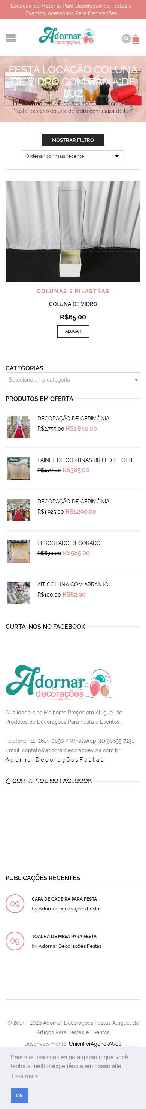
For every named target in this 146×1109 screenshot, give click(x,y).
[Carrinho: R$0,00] (136, 36)
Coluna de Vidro (73, 304)
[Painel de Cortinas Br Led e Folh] (19, 468)
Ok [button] (19, 1096)
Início (19, 104)
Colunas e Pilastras (73, 291)
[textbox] (73, 380)
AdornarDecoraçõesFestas (55, 760)
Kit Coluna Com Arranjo (73, 585)
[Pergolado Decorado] (19, 551)
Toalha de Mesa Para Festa (64, 936)
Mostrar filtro (73, 140)
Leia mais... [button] (27, 1076)
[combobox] (73, 379)
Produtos (42, 104)
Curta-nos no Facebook (45, 626)
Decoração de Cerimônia (73, 419)
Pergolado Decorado (69, 543)
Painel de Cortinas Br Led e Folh (84, 460)
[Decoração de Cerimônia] (19, 427)
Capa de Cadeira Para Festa (64, 899)
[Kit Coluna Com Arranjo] (19, 593)
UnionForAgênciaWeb (95, 1044)
